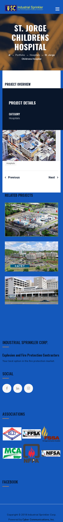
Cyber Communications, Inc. (38, 519)
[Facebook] (6, 388)
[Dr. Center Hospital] (52, 211)
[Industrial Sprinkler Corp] (25, 8)
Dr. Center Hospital (31, 220)
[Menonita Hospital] (52, 250)
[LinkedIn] (17, 388)
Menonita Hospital (31, 257)
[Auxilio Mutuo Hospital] (52, 285)
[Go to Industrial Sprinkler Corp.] (9, 55)
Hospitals (10, 163)
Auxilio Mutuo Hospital (31, 291)
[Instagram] (28, 388)
